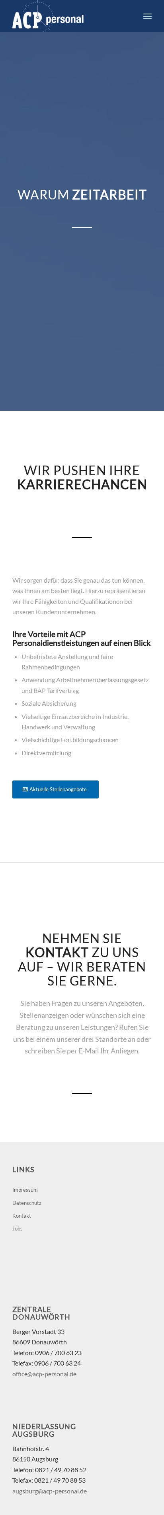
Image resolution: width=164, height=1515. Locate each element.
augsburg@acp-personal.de (49, 1491)
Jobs (17, 1228)
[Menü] (147, 16)
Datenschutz (26, 1203)
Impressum (25, 1190)
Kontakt (21, 1215)
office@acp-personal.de (44, 1374)
